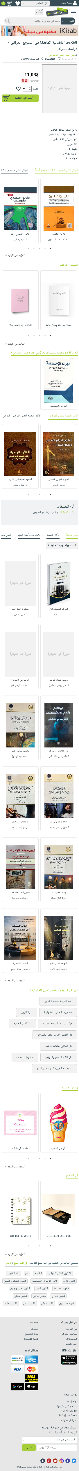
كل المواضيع (21, 1263)
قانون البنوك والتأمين (15, 1281)
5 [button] (28, 249)
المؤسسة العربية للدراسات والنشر (54, 1068)
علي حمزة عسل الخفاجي (62, 54)
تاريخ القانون (58, 234)
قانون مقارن (11, 1303)
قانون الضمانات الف (20, 893)
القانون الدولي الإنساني (58, 479)
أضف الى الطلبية (24, 98)
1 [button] (50, 249)
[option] (58, 211)
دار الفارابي (26, 1012)
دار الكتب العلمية (22, 1023)
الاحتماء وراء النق (20, 822)
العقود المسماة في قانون (20, 479)
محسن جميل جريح (19, 969)
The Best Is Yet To (20, 1236)
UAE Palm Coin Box (59, 1236)
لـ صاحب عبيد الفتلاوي (58, 239)
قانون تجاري (58, 1296)
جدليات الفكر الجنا (20, 609)
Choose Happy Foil (20, 326)
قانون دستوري (67, 1303)
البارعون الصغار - (59, 1148)
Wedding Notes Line (58, 326)
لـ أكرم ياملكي (20, 239)
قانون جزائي (39, 1296)
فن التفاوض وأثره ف (58, 751)
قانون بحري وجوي (20, 1288)
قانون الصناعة (61, 1288)
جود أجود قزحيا (57, 969)
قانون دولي (47, 1303)
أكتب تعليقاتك (66, 512)
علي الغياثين (19, 614)
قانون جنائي (20, 1296)
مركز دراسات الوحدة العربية (57, 1023)
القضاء (38, 1273)
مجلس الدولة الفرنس (59, 680)
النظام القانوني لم (59, 822)
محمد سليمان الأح (19, 685)
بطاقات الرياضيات (20, 1148)
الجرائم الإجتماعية (58, 406)
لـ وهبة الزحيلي (59, 485)
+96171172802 (68, 1411)
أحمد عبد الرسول (19, 756)
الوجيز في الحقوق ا (20, 680)
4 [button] (34, 249)
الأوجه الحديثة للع (58, 964)
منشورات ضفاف (24, 1057)
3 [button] (39, 249)
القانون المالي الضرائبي (59, 1273)
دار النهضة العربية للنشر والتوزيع (54, 1034)
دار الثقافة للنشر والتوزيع (58, 1057)
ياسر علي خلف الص (58, 756)
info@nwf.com (68, 1416)
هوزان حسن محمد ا (58, 827)
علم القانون (13, 1273)
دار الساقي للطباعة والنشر (58, 1046)
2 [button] (45, 249)
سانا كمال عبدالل (57, 898)
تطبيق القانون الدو (20, 751)
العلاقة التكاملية (20, 964)
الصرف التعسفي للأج (58, 609)
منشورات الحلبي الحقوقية (58, 1012)
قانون (8, 1263)
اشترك (28, 1447)
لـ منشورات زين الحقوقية (62, 545)
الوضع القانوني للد (58, 893)
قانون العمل (42, 1288)
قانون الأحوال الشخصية (44, 1281)
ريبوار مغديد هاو (19, 827)
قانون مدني (29, 1303)
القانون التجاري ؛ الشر (20, 234)
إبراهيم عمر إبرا (19, 898)
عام (27, 1273)
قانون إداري (69, 1281)
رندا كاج (57, 614)
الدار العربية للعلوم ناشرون (58, 1001)
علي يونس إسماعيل (58, 685)
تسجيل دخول (66, 3)
